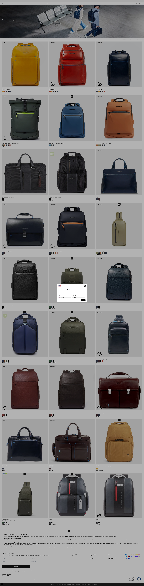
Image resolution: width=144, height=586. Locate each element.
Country (60, 295)
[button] (85, 286)
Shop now (83, 300)
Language (74, 295)
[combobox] (62, 297)
